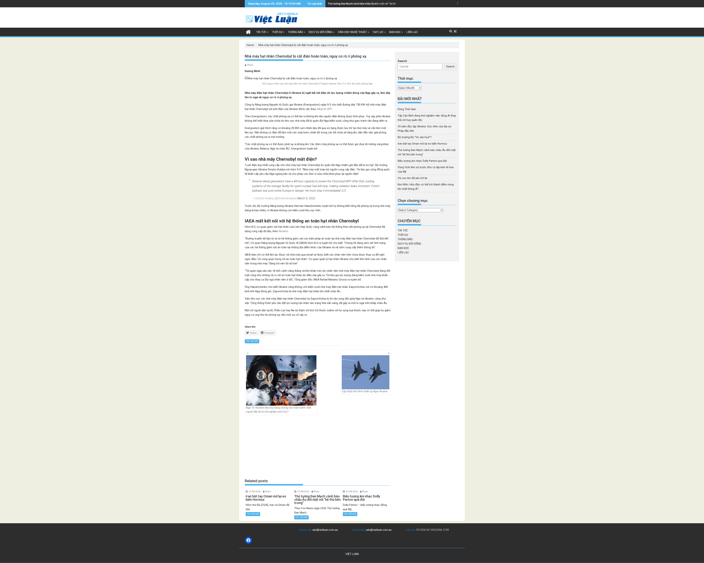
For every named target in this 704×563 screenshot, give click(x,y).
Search (402, 61)
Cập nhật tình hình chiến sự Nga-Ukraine (365, 391)
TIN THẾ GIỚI (252, 341)
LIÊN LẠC (412, 32)
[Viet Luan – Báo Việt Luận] (248, 31)
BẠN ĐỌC (395, 32)
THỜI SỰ (277, 32)
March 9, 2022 (306, 198)
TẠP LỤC (378, 32)
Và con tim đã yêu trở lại (412, 178)
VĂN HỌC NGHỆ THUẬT (352, 32)
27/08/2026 (255, 491)
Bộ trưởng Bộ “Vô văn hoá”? (415, 137)
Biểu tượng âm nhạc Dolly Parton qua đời (422, 161)
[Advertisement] (318, 446)
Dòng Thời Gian (407, 109)
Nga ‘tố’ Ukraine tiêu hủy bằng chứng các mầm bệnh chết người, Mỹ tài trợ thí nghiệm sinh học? (278, 409)
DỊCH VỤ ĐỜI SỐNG (320, 32)
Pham (250, 65)
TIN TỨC (261, 32)
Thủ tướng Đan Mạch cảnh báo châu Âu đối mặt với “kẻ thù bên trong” (369, 3)
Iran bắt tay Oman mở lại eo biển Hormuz (422, 143)
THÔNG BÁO (295, 32)
